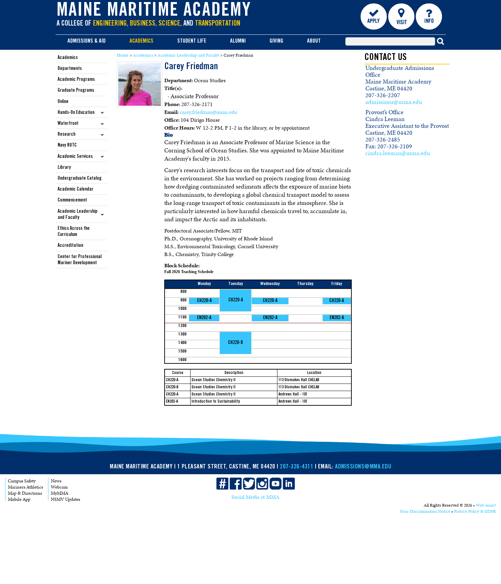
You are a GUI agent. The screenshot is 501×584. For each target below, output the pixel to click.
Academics (143, 55)
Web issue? (486, 505)
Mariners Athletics (25, 487)
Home (122, 55)
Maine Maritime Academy (154, 11)
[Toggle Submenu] (102, 112)
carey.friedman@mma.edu (208, 112)
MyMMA (60, 493)
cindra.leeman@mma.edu (397, 153)
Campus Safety (21, 481)
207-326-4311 (296, 467)
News (56, 481)
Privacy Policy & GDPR (475, 511)
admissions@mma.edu (393, 102)
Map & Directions (25, 493)
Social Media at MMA (255, 497)
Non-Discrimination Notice (425, 511)
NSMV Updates (65, 499)
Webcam (59, 487)
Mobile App (19, 499)
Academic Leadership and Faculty (188, 55)
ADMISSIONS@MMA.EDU (363, 467)
